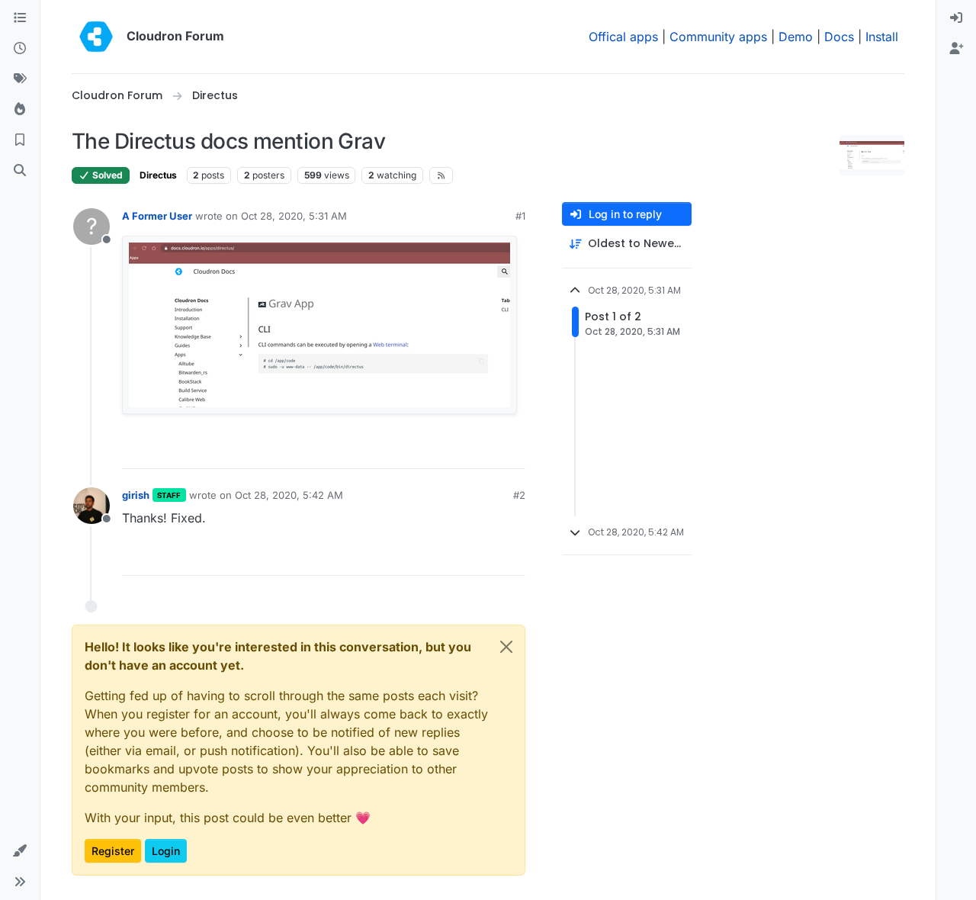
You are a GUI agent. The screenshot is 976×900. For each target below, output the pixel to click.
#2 (519, 495)
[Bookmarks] (20, 140)
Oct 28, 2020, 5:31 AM (294, 216)
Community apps (718, 36)
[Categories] (20, 18)
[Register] (956, 49)
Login (166, 850)
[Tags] (20, 79)
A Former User (157, 216)
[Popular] (20, 110)
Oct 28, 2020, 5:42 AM (289, 495)
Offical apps (623, 36)
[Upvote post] (488, 450)
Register (113, 850)
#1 (520, 216)
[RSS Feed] (441, 175)
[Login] (956, 18)
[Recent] (20, 49)
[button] (20, 851)
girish (135, 495)
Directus (158, 175)
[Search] (20, 171)
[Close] (506, 646)
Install (881, 36)
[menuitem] (956, 18)
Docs (839, 36)
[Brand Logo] (96, 36)
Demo (796, 36)
